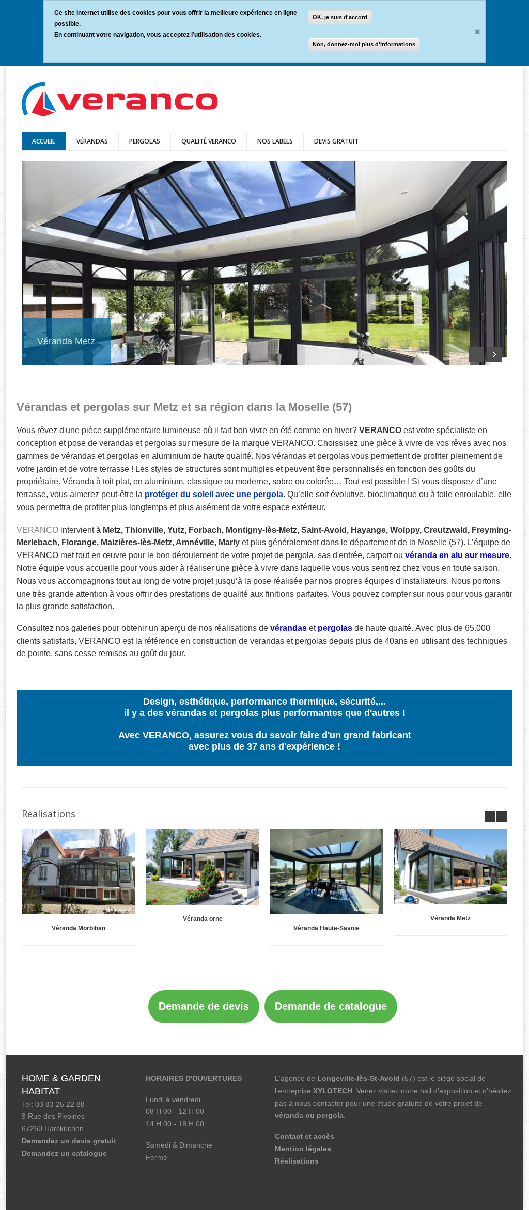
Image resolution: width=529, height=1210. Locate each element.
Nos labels (275, 141)
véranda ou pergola (309, 1115)
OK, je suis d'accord (340, 17)
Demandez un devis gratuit (69, 1141)
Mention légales (303, 1148)
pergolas (144, 141)
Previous (476, 354)
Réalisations (297, 1161)
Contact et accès (304, 1136)
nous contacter (319, 1103)
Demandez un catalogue (64, 1153)
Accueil (43, 141)
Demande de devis (204, 1006)
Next (494, 354)
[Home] (120, 99)
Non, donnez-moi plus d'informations (364, 44)
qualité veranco (208, 141)
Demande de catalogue (331, 1006)
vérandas (92, 141)
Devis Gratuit (336, 141)
